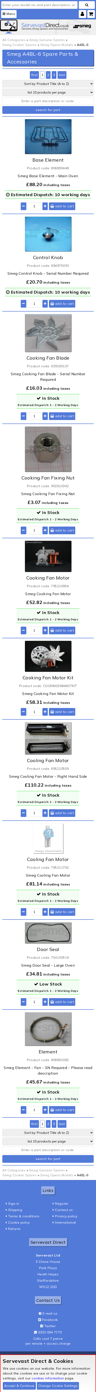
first (34, 75)
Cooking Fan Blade (48, 358)
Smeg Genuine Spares (47, 40)
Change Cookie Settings (58, 1386)
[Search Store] (87, 5)
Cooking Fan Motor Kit (48, 677)
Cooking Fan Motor (48, 578)
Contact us (64, 1210)
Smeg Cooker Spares (19, 45)
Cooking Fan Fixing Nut (48, 478)
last (62, 75)
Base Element (48, 160)
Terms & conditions (23, 1216)
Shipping (15, 1210)
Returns (14, 1229)
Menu (10, 14)
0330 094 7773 (50, 1332)
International (65, 1222)
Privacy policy (66, 1216)
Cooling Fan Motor (48, 760)
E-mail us (50, 1313)
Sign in (13, 1203)
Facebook (50, 1320)
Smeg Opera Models (56, 45)
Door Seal (48, 949)
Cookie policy (19, 1222)
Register (62, 1203)
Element (48, 1052)
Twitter (50, 1326)
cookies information (48, 1378)
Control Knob (48, 257)
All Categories (13, 40)
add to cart (64, 206)
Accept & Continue (19, 1386)
